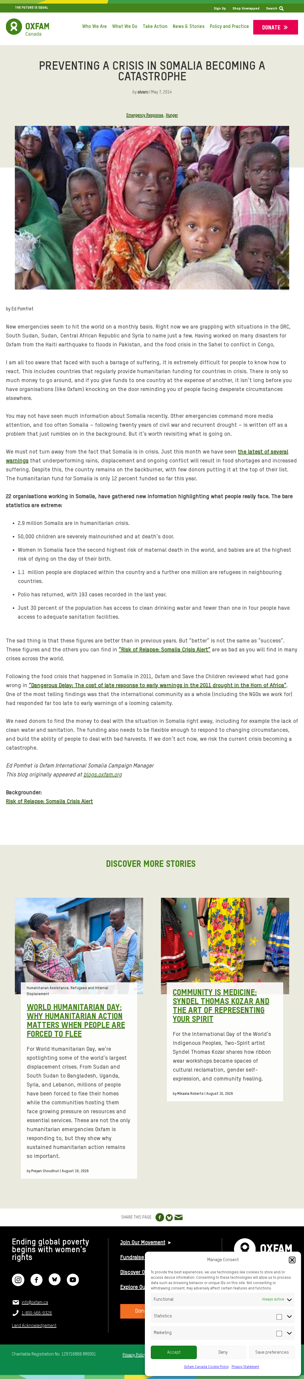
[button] (292, 1260)
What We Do (124, 26)
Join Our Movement (142, 1242)
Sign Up (220, 8)
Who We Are (94, 26)
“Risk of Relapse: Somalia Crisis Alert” (164, 650)
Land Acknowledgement (34, 1326)
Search (271, 8)
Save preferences (272, 1352)
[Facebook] (36, 1283)
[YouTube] (72, 1283)
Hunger (172, 115)
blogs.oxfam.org (102, 775)
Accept (174, 1352)
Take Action (155, 26)
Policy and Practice (229, 26)
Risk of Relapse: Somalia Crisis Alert (49, 801)
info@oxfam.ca (35, 1302)
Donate (271, 28)
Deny (223, 1352)
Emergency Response (144, 115)
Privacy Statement (245, 1367)
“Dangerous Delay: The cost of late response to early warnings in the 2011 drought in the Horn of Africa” (157, 685)
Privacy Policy (134, 1355)
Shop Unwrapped (245, 8)
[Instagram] (18, 1283)
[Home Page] (27, 27)
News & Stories (189, 26)
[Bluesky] (55, 1283)
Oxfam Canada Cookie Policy (206, 1367)
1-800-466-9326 (37, 1313)
